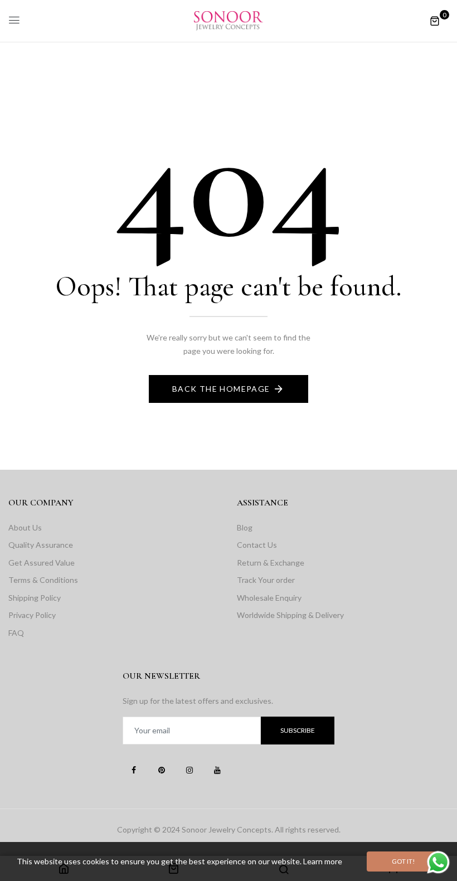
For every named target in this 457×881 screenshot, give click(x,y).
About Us (25, 527)
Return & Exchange (270, 562)
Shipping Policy (34, 597)
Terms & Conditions (43, 580)
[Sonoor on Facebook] (134, 769)
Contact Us (257, 544)
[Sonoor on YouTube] (217, 769)
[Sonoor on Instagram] (189, 769)
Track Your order (266, 580)
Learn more (322, 861)
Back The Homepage (221, 388)
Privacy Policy (32, 615)
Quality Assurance (40, 544)
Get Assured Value (41, 562)
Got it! (403, 861)
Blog (244, 527)
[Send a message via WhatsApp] (438, 862)
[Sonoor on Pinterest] (161, 769)
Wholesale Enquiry (269, 597)
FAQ (16, 632)
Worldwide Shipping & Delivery (290, 615)
